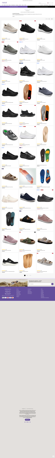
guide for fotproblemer (29, 417)
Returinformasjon (30, 293)
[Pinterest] (30, 422)
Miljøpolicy (17, 296)
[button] (49, 19)
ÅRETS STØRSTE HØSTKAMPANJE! (14, 6)
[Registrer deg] (52, 284)
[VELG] (17, 35)
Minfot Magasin (18, 292)
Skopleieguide (42, 296)
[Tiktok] (28, 422)
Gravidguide (42, 292)
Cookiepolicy (17, 295)
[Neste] (31, 275)
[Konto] (51, 3)
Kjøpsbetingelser (30, 291)
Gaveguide (42, 293)
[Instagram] (26, 422)
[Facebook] (24, 422)
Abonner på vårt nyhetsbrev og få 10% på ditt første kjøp (41, 6)
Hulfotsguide (42, 294)
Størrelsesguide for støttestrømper (45, 297)
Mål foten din (42, 295)
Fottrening (42, 291)
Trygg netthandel (18, 293)
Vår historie (17, 290)
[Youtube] (27, 422)
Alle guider (42, 290)
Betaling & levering (30, 292)
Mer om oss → (27, 419)
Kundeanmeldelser (18, 291)
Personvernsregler (18, 294)
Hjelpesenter (29, 290)
